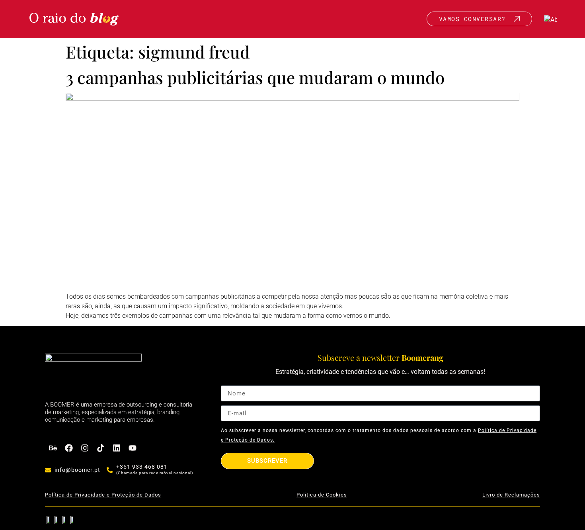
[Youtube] (132, 448)
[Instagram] (85, 448)
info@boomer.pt (77, 470)
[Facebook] (69, 448)
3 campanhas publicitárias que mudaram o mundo (255, 77)
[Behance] (53, 448)
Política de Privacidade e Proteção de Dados (103, 495)
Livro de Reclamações (511, 495)
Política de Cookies (321, 495)
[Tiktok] (101, 448)
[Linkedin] (117, 448)
